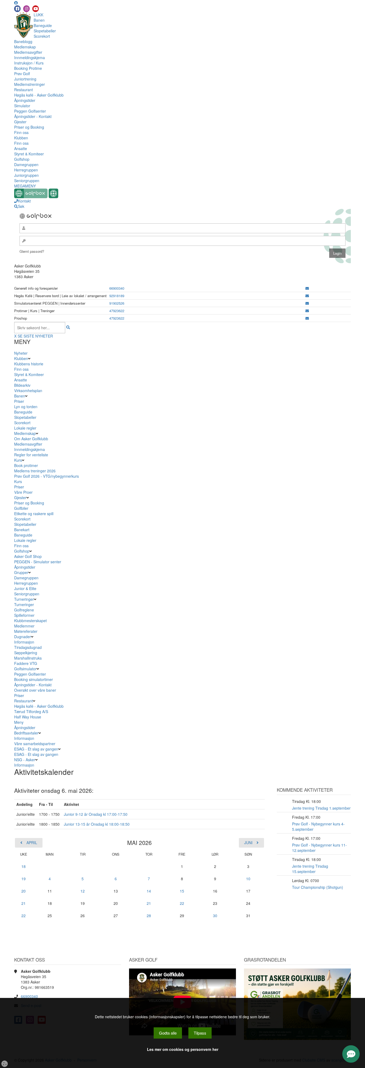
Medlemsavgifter (28, 52)
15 (182, 891)
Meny (19, 722)
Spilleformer (24, 615)
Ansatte (20, 148)
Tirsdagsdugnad (28, 647)
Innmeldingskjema (29, 57)
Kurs (18, 460)
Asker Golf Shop (28, 556)
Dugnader (22, 636)
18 (23, 866)
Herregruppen (26, 170)
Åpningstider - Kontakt (33, 116)
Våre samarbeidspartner (34, 743)
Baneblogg (23, 41)
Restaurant (23, 89)
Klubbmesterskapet (30, 620)
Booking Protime (28, 68)
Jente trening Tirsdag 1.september (321, 808)
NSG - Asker (24, 759)
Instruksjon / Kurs (29, 63)
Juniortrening (25, 79)
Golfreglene (24, 610)
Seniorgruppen (26, 180)
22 (182, 903)
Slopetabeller (45, 30)
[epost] (307, 288)
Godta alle (168, 1033)
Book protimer (26, 465)
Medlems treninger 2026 (35, 470)
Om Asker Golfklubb (31, 438)
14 (149, 891)
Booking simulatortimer (33, 679)
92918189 (116, 295)
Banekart (21, 529)
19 (23, 878)
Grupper (21, 572)
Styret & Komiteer (29, 153)
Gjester (20, 121)
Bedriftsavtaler (26, 733)
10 (248, 878)
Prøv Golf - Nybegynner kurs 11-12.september (319, 847)
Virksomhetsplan (28, 390)
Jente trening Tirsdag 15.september (310, 868)
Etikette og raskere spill (33, 513)
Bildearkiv (22, 385)
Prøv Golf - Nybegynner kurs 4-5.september (318, 826)
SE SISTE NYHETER (35, 336)
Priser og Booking (29, 127)
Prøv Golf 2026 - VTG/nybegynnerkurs (46, 476)
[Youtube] (35, 8)
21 (23, 903)
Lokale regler (25, 428)
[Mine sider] (16, 2)
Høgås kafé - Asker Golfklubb (39, 95)
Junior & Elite (25, 588)
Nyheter (21, 353)
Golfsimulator (25, 668)
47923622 (116, 310)
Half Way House (27, 716)
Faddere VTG (25, 663)
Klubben (21, 137)
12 (82, 891)
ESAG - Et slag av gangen (36, 749)
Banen (39, 20)
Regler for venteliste (31, 454)
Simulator (22, 105)
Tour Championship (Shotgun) (317, 887)
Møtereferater (25, 631)
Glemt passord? (32, 251)
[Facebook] (17, 8)
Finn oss (21, 132)
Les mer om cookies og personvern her (182, 1049)
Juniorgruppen (26, 175)
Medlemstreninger (29, 84)
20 (23, 891)
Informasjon (24, 642)
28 (149, 915)
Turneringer (24, 599)
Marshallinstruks (28, 658)
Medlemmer (24, 626)
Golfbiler (21, 508)
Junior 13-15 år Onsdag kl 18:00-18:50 (97, 824)
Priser (19, 401)
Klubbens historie (28, 363)
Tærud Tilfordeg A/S (31, 711)
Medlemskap (25, 46)
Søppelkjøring (25, 652)
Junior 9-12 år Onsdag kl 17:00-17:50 (95, 814)
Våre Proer (23, 492)
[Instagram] (26, 8)
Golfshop (21, 159)
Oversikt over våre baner (35, 690)
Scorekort (42, 36)
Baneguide (43, 25)
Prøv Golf (22, 73)
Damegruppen (26, 164)
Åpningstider (24, 100)
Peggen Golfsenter (30, 111)
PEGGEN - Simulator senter (37, 561)
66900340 (116, 288)
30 (215, 915)
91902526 (116, 303)
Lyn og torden (25, 406)
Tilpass (200, 1033)
